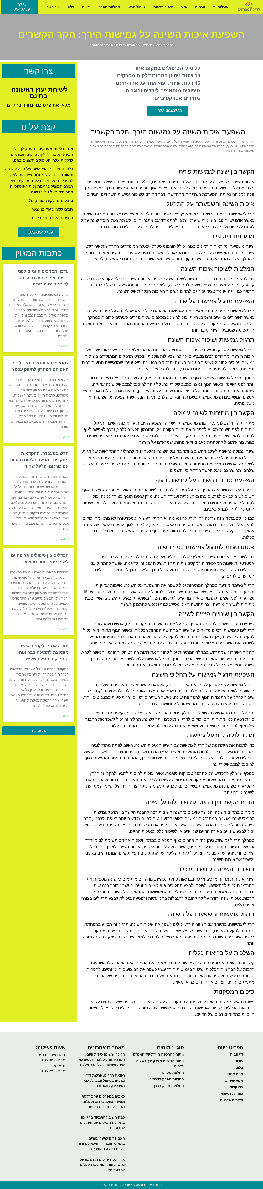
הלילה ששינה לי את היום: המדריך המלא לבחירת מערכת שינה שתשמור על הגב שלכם (102, 1059)
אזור (184, 7)
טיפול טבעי (136, 7)
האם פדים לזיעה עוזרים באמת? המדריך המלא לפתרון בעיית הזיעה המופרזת (102, 1144)
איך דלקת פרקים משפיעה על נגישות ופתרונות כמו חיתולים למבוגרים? (102, 1165)
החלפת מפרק (109, 7)
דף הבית (168, 45)
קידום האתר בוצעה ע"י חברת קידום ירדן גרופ (131, 1184)
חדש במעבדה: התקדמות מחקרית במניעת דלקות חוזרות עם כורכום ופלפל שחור (39, 460)
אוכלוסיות (220, 7)
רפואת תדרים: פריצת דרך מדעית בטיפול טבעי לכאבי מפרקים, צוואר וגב (104, 1080)
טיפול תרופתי (162, 7)
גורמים (200, 7)
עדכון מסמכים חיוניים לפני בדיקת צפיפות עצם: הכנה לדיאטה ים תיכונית (43, 277)
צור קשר (53, 7)
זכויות (86, 7)
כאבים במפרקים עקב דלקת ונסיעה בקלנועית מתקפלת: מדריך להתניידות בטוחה (103, 1101)
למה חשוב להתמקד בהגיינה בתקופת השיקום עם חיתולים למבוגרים (102, 1123)
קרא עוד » (62, 346)
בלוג (70, 7)
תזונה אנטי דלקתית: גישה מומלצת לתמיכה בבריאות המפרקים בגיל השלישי (44, 652)
